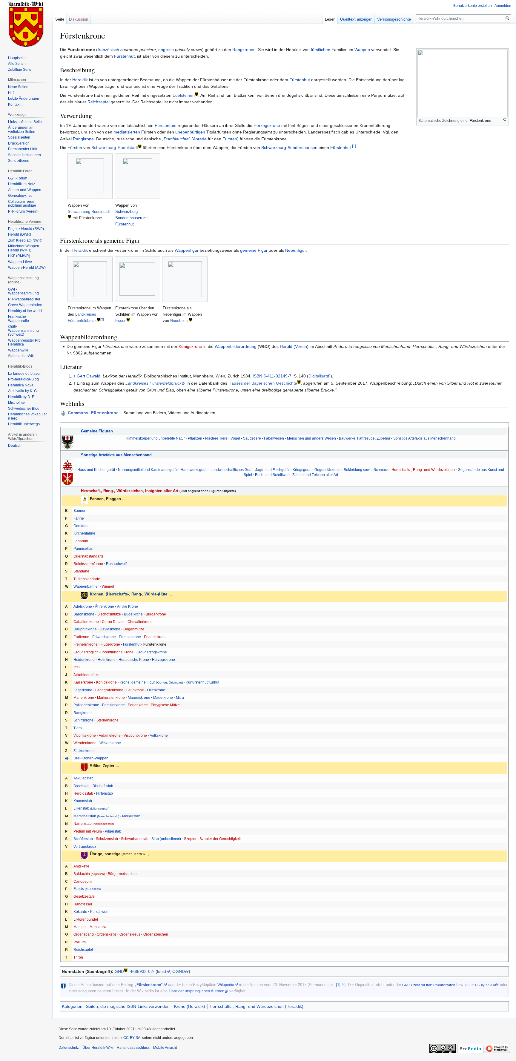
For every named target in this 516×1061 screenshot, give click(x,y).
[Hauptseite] (26, 24)
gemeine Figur (254, 250)
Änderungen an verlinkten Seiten (21, 129)
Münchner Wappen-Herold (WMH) (24, 248)
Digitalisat (317, 376)
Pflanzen (195, 438)
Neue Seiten (18, 87)
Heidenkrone (84, 659)
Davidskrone (110, 629)
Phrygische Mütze (165, 705)
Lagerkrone (82, 690)
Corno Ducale (113, 622)
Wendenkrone (84, 743)
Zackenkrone (84, 751)
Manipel (80, 927)
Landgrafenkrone (109, 690)
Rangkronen (244, 49)
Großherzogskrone (151, 652)
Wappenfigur (187, 250)
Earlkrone (81, 637)
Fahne (78, 518)
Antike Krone (127, 606)
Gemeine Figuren (97, 431)
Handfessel (82, 904)
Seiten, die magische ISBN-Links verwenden (128, 1006)
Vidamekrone (110, 735)
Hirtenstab (104, 793)
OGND (178, 971)
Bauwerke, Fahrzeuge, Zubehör (364, 438)
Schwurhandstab (134, 839)
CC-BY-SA (131, 1038)
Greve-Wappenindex (25, 305)
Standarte (81, 571)
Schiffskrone (83, 720)
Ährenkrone (104, 606)
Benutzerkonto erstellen (472, 6)
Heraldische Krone (134, 659)
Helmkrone (107, 659)
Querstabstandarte (88, 556)
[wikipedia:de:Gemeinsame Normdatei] (126, 970)
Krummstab (82, 801)
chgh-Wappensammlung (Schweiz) (23, 330)
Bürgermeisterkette (123, 874)
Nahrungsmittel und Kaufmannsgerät (148, 470)
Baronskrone (83, 614)
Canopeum (82, 881)
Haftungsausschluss (133, 1047)
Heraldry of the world (25, 311)
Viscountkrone (135, 735)
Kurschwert (99, 911)
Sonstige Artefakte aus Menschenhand (424, 438)
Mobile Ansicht (165, 1047)
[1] (354, 146)
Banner (79, 510)
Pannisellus (83, 548)
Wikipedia (225, 984)
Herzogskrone (267, 125)
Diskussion (78, 19)
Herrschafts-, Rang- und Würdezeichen (423, 470)
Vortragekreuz (84, 846)
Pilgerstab (113, 831)
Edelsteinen (184, 95)
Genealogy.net (20, 196)
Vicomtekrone (84, 735)
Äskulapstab (83, 778)
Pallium (79, 942)
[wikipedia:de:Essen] (128, 319)
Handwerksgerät (194, 470)
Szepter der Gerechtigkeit (220, 839)
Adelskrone (82, 606)
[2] (102, 319)
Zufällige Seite (19, 69)
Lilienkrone (156, 690)
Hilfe (12, 93)
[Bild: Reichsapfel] (84, 855)
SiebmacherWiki (21, 356)
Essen (120, 320)
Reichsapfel (98, 101)
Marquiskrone (139, 697)
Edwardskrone (104, 637)
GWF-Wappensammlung (23, 291)
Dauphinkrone (85, 629)
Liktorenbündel (85, 919)
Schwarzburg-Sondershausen (289, 147)
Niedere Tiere (216, 438)
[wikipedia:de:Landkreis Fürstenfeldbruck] (98, 319)
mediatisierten (126, 132)
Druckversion (19, 143)
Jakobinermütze (86, 675)
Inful (76, 667)
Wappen (362, 49)
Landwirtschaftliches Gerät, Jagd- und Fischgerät (250, 470)
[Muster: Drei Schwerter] (67, 478)
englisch (166, 49)
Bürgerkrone (156, 614)
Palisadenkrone (86, 705)
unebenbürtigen (190, 132)
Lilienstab (91, 808)
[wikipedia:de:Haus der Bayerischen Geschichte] (299, 381)
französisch (108, 49)
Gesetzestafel (84, 896)
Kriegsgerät (302, 470)
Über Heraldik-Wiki (97, 1047)
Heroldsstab (83, 793)
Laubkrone (135, 690)
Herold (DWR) (19, 234)
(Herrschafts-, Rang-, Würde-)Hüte (136, 594)
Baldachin (89, 874)
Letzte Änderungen (23, 98)
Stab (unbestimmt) (166, 839)
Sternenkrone (107, 720)
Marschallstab (96, 816)
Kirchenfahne (84, 533)
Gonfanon (81, 526)
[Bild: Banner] (84, 500)
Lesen (330, 19)
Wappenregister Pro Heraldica (24, 342)
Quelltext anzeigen (356, 19)
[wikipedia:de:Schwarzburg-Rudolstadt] (140, 146)
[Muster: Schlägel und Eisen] (67, 465)
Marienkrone (83, 697)
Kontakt (14, 104)
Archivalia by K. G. (23, 391)
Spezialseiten (19, 137)
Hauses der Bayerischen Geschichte (262, 383)
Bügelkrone (133, 614)
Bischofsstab (103, 786)
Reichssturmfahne (88, 564)
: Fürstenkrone (93, 412)
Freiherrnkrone (85, 644)
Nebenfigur (295, 250)
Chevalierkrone (140, 622)
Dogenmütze (133, 629)
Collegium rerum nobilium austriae (22, 203)
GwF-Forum (17, 178)
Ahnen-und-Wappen (24, 190)
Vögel (235, 438)
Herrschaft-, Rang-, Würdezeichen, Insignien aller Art (129, 491)
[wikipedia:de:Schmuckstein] (196, 94)
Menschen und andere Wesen (311, 438)
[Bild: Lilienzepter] (84, 767)
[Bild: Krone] (84, 595)
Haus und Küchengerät (96, 470)
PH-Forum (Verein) (23, 211)
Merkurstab (131, 816)
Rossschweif (116, 564)
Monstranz (98, 927)
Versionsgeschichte (394, 19)
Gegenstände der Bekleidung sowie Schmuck (351, 470)
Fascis (87, 888)
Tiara (77, 728)
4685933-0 (140, 971)
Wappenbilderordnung (236, 346)
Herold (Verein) (294, 346)
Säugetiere (252, 438)
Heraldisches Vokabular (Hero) (27, 416)
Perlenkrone (138, 705)
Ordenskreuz (129, 934)
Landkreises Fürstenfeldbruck (153, 383)
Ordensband (83, 934)
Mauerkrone (163, 697)
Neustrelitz (179, 320)
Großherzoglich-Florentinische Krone (103, 652)
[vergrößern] (504, 120)
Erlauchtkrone (155, 637)
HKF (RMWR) (19, 256)
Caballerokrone (86, 622)
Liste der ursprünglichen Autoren (196, 991)
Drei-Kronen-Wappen (90, 758)
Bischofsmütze (109, 614)
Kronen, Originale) (169, 682)
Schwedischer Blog (23, 408)
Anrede (200, 138)
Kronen (96, 594)
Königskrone (190, 346)
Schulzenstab (107, 839)
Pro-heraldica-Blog (23, 379)
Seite (59, 19)
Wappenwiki (18, 350)
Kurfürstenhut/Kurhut (202, 682)
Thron (78, 957)
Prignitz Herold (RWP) (26, 229)
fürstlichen (320, 49)
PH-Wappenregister (24, 299)
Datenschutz (69, 1047)
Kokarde (80, 911)
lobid (161, 971)
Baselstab (81, 786)
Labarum (80, 541)
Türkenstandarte (86, 579)
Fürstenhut (124, 56)
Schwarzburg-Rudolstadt (114, 147)
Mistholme (16, 402)
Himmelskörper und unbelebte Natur (155, 438)
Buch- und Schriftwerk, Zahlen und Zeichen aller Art (296, 475)
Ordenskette (106, 934)
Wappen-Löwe (20, 262)
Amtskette (81, 866)
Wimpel (108, 586)
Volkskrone (159, 735)
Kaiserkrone (83, 682)
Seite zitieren (18, 161)
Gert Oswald (88, 376)
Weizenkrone (110, 743)
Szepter (190, 839)
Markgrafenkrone (111, 697)
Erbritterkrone (130, 637)
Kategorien (72, 1006)
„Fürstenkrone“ (148, 984)
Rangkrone (83, 138)
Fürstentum (165, 125)
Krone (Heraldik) (189, 1006)
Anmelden (502, 6)
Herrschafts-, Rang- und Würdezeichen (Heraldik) (256, 1006)
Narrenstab (93, 823)
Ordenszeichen (155, 934)
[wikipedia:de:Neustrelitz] (190, 319)
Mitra (180, 697)
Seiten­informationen (24, 155)
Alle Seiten (17, 64)
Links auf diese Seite (25, 122)
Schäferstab (83, 839)
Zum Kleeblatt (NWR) (25, 240)
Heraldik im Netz (21, 184)
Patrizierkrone (113, 705)
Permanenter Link (22, 149)
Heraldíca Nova (20, 385)
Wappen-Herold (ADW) (27, 267)
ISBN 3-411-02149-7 (272, 376)
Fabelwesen (274, 438)
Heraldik (80, 79)
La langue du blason (25, 373)
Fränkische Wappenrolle (18, 318)
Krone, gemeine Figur (137, 682)
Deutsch (15, 445)
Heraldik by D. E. (21, 397)
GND (119, 971)
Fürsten (229, 138)
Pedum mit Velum (87, 831)
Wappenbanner (86, 586)
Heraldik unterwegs (24, 424)
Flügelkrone (110, 644)
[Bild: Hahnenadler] (67, 442)
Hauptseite (17, 58)
